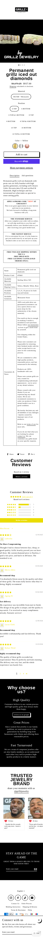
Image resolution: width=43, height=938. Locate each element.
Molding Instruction (13, 907)
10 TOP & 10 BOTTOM (21, 134)
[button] (11, 504)
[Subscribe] (35, 869)
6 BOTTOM (26, 109)
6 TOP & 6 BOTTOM (16, 115)
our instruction (33, 325)
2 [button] (21, 65)
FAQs (30, 910)
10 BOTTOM (26, 128)
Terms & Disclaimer (18, 910)
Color (21, 141)
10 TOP (14, 128)
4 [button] (24, 65)
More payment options (21, 167)
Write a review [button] (21, 520)
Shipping (13, 86)
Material (21, 91)
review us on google (21, 715)
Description (14, 175)
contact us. (21, 436)
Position (21, 103)
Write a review (22, 477)
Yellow (15, 146)
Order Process (27, 903)
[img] (5, 535)
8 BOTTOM (11, 121)
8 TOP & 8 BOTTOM (28, 121)
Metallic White (21, 146)
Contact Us (15, 903)
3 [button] (22, 65)
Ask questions (27, 175)
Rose (27, 146)
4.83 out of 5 (27, 497)
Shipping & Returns (30, 907)
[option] (21, 41)
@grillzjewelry (21, 791)
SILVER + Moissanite (21, 97)
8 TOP (31, 115)
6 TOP (14, 109)
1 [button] (19, 65)
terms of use (31, 424)
